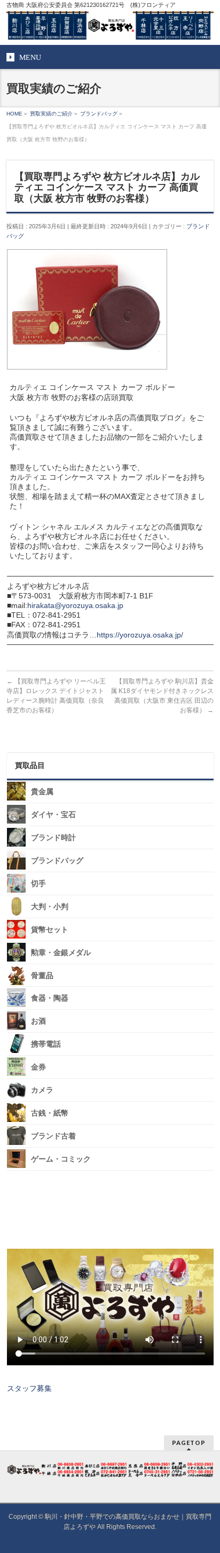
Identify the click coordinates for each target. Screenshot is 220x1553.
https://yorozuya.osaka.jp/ (140, 635)
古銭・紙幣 (49, 1113)
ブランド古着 (53, 1136)
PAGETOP (189, 1442)
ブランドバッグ (57, 861)
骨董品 (42, 975)
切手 (38, 884)
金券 (38, 1067)
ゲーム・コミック (61, 1159)
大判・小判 (49, 907)
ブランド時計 (53, 838)
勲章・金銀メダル (61, 953)
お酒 (38, 1021)
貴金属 (42, 792)
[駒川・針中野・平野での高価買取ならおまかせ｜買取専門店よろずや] (109, 27)
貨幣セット (49, 930)
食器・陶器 (49, 998)
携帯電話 (46, 1044)
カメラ (42, 1090)
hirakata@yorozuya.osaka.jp (75, 605)
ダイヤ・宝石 (53, 815)
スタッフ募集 (29, 1388)
